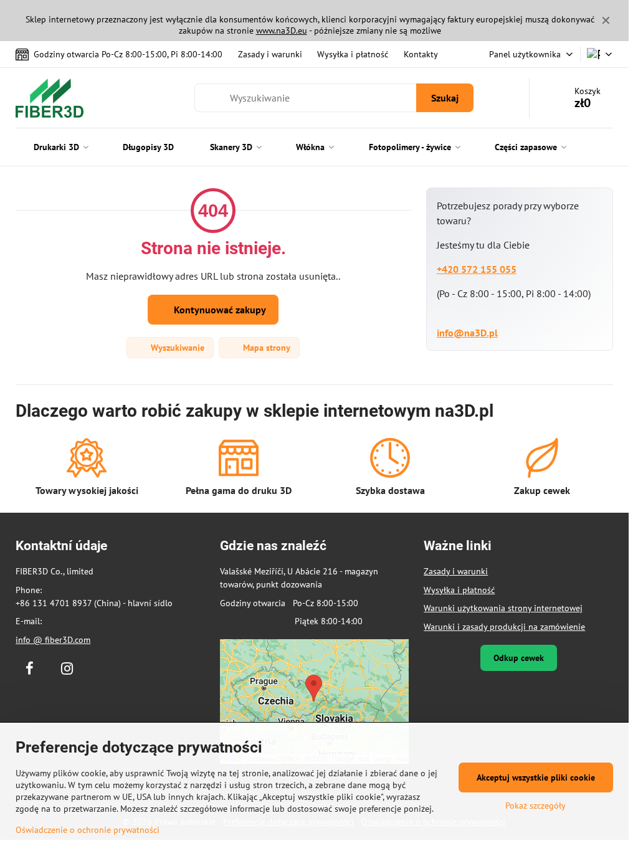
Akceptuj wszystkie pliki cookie (536, 777)
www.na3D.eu (281, 30)
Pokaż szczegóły (535, 805)
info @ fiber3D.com (53, 639)
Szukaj (445, 98)
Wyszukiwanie (176, 347)
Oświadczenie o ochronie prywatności (88, 829)
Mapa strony (265, 347)
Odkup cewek (518, 657)
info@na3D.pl (467, 332)
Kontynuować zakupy (218, 309)
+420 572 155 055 (477, 269)
